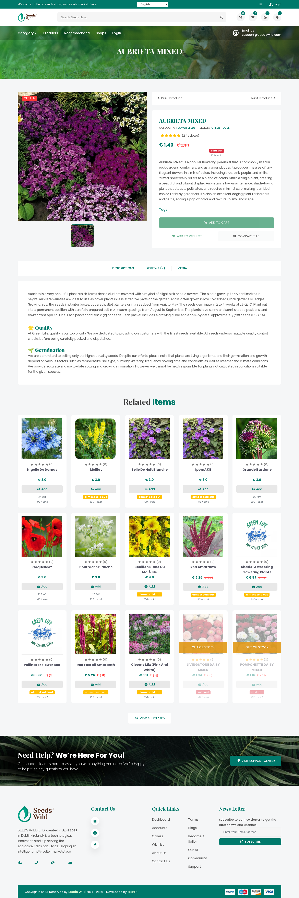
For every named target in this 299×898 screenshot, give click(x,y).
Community (197, 858)
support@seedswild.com (261, 35)
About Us (159, 853)
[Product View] (47, 455)
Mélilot (96, 469)
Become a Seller (196, 839)
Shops (101, 33)
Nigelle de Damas (42, 469)
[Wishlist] (277, 17)
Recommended (77, 33)
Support (194, 866)
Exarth (132, 892)
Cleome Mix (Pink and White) (149, 667)
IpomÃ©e (203, 469)
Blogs (192, 828)
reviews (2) (155, 268)
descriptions (123, 268)
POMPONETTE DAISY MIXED (257, 667)
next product (262, 98)
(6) (212, 660)
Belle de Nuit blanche (149, 469)
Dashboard (161, 819)
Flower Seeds (185, 128)
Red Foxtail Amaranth (96, 664)
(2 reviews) (190, 135)
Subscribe (252, 841)
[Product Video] (37, 455)
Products (50, 33)
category (26, 33)
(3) (266, 660)
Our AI (193, 850)
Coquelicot (42, 567)
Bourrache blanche (95, 567)
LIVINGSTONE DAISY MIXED (203, 667)
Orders (157, 836)
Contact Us (161, 861)
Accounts (159, 828)
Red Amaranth (203, 567)
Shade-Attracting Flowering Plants (257, 570)
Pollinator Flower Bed (42, 664)
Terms (193, 819)
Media (182, 268)
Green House (220, 128)
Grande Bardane (257, 469)
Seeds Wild (77, 892)
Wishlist (158, 844)
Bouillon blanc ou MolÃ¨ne (149, 570)
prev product (171, 98)
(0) (51, 464)
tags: (163, 209)
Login (277, 4)
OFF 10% (29, 98)
